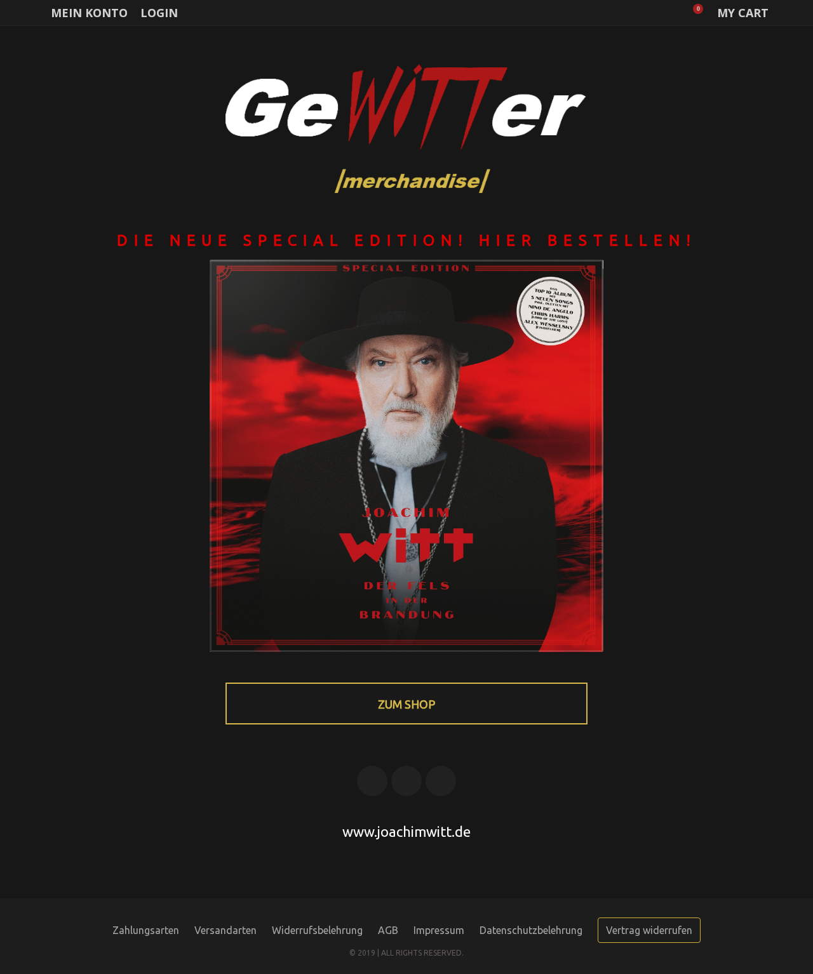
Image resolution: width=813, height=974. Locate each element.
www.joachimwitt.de (406, 831)
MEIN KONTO (89, 12)
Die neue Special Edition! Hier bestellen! (407, 240)
